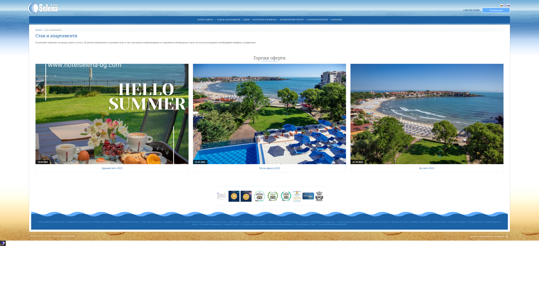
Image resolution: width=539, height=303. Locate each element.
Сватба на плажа (275, 222)
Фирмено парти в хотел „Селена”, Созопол (429, 222)
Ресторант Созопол (476, 222)
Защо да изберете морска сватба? (332, 224)
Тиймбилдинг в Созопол (129, 222)
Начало (38, 30)
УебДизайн (499, 236)
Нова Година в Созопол (151, 222)
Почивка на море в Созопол (105, 222)
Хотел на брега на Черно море (51, 222)
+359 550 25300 (471, 10)
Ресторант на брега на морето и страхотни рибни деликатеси (267, 224)
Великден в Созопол (400, 222)
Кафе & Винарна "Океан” (305, 224)
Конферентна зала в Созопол (79, 222)
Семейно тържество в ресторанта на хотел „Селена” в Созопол (363, 222)
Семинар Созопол (231, 224)
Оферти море (235, 222)
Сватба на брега (259, 222)
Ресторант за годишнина (210, 224)
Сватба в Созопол (291, 222)
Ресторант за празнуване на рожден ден (318, 222)
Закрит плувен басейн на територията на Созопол (205, 222)
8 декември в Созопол (173, 222)
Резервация (496, 10)
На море (246, 222)
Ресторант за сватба (457, 222)
